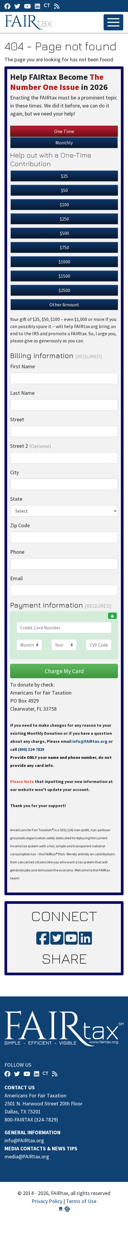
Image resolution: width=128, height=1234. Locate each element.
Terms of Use (81, 1201)
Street (17, 419)
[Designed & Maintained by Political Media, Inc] (60, 1209)
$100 (64, 205)
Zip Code (20, 525)
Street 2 (30, 445)
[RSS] (57, 6)
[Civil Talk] (47, 6)
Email (16, 578)
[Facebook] (7, 6)
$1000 (64, 262)
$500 (64, 233)
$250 (64, 219)
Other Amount (64, 305)
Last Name (22, 392)
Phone (17, 551)
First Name (22, 366)
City (14, 472)
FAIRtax (29, 22)
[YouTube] (27, 6)
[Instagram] (37, 6)
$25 (64, 176)
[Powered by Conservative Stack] (67, 1209)
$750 (64, 247)
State (16, 498)
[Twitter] (17, 6)
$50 (64, 190)
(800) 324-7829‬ (31, 749)
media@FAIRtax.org (26, 1156)
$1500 (64, 276)
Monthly (64, 143)
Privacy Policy (47, 1201)
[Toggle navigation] (113, 22)
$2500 (64, 290)
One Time (64, 131)
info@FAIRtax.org (89, 741)
